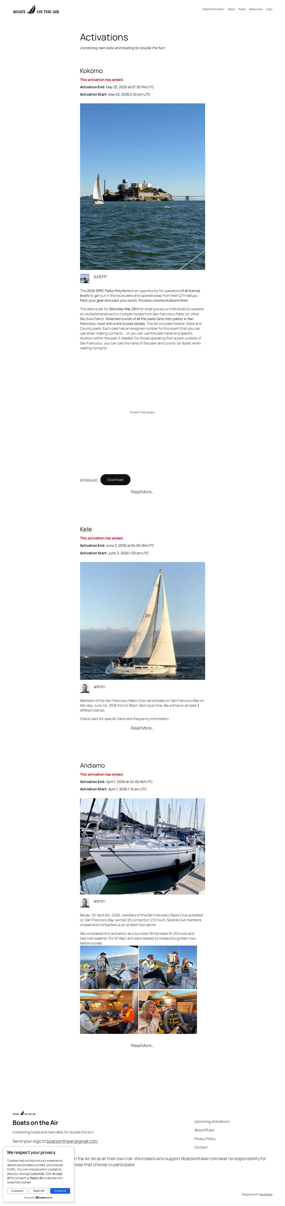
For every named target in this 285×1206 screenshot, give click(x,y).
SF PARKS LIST (89, 480)
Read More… (142, 492)
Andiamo (116, 776)
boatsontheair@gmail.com (72, 1141)
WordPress (265, 1194)
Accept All (60, 1190)
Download (115, 479)
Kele (117, 540)
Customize (17, 1190)
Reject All (39, 1190)
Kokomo (117, 82)
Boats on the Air (35, 1122)
